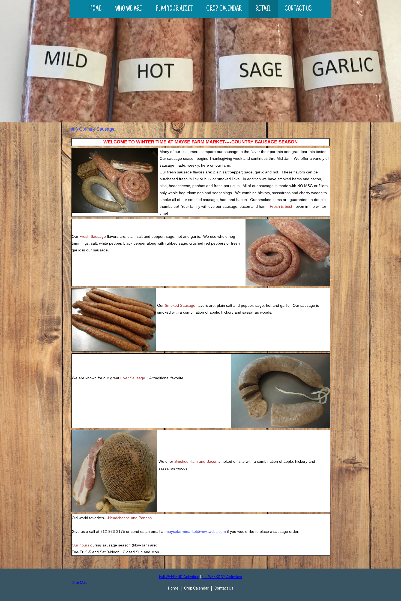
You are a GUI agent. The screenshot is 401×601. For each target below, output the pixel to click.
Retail (263, 9)
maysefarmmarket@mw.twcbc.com (196, 531)
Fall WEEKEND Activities (179, 577)
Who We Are (128, 9)
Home (95, 9)
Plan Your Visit (174, 9)
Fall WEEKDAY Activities (222, 577)
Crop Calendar (224, 9)
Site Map (80, 582)
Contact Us (298, 9)
